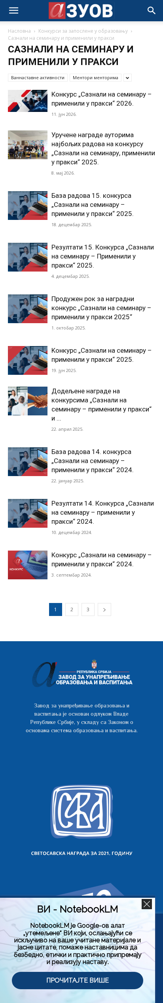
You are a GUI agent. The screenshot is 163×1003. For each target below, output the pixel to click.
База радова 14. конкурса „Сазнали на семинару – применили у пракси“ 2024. (92, 461)
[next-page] (104, 609)
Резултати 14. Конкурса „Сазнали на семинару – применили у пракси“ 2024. (102, 512)
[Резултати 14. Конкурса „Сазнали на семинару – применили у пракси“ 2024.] (27, 513)
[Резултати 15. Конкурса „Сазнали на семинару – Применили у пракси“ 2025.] (27, 257)
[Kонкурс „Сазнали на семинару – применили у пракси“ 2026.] (27, 101)
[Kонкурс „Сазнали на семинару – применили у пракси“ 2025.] (27, 360)
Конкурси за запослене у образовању (83, 31)
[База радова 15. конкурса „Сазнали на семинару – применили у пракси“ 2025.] (27, 205)
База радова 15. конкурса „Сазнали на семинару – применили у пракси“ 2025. (92, 205)
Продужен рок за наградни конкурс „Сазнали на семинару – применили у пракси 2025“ (101, 308)
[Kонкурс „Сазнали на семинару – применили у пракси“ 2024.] (27, 565)
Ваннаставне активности (37, 77)
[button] (152, 10)
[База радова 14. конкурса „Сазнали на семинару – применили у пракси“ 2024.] (27, 461)
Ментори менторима (95, 77)
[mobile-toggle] (13, 10)
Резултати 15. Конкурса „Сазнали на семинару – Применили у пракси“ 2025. (102, 256)
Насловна (19, 31)
